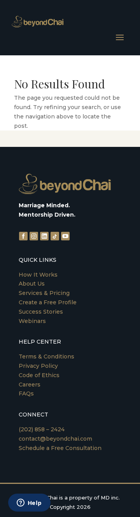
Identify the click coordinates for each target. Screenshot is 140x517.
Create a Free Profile (48, 302)
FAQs (26, 393)
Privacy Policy (38, 365)
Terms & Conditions (46, 356)
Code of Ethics (39, 375)
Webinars (32, 321)
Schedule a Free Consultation (60, 448)
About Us (32, 283)
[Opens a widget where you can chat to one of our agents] (29, 503)
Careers (29, 384)
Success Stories (41, 311)
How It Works (38, 274)
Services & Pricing (44, 292)
